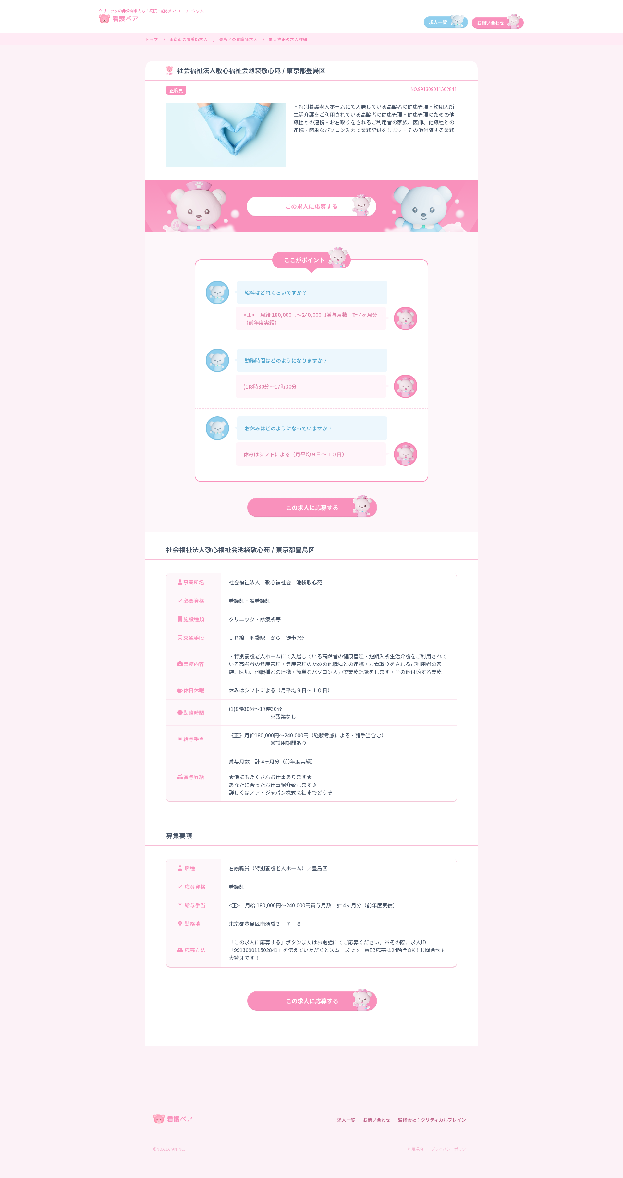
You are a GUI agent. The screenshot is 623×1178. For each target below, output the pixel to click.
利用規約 (415, 1149)
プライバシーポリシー (450, 1149)
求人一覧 (346, 1119)
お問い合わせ (376, 1119)
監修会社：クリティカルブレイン (432, 1119)
